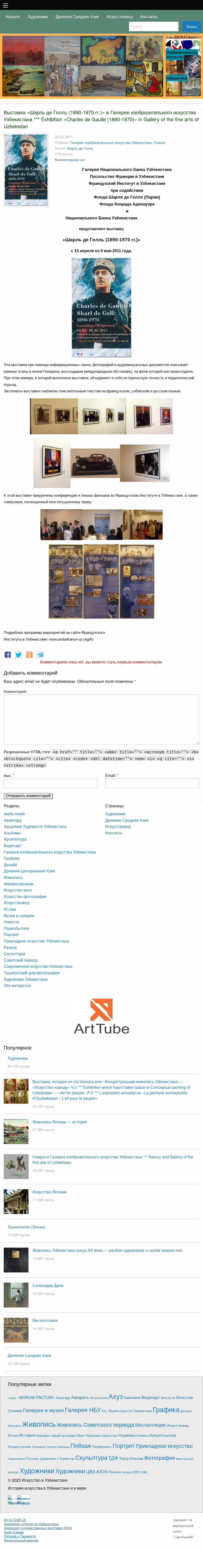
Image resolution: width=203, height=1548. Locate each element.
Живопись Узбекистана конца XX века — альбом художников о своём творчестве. (107, 1250)
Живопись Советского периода (95, 1424)
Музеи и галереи (19, 915)
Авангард (12, 820)
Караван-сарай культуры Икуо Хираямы (68, 1435)
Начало (13, 16)
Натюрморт (39, 1447)
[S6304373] (149, 415)
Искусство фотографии (25, 896)
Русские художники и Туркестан (50, 1458)
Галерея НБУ (83, 1409)
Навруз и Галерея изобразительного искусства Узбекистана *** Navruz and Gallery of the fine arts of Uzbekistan (112, 1159)
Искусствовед (119, 16)
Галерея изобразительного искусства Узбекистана (111, 142)
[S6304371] (102, 415)
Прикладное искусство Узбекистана (36, 941)
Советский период (20, 960)
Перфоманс (102, 1446)
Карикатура (110, 1435)
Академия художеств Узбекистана (31, 1524)
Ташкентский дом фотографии (32, 973)
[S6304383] (143, 524)
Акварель (80, 1397)
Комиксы (142, 1435)
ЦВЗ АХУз (97, 1471)
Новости (11, 922)
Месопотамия (45, 1320)
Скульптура (14, 953)
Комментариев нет (70, 159)
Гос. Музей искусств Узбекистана (127, 1411)
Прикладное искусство (164, 1445)
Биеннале (132, 1397)
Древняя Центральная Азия (29, 871)
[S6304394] (52, 462)
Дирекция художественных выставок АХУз (38, 1528)
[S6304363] (102, 524)
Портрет (11, 934)
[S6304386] (95, 462)
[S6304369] (136, 581)
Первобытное (16, 928)
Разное (159, 142)
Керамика (127, 1435)
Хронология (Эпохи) (26, 1227)
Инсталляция (150, 1424)
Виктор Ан (168, 1398)
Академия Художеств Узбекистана (35, 826)
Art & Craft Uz (15, 1520)
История (27, 1435)
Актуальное (98, 1397)
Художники (38, 16)
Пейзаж (81, 1445)
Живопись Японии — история (59, 1122)
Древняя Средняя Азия (77, 16)
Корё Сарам (14, 1532)
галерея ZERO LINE (134, 1472)
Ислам (10, 909)
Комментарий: (15, 691)
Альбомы (12, 833)
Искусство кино (18, 890)
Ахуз (115, 1396)
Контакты (148, 16)
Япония (115, 1471)
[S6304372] (66, 581)
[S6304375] (101, 581)
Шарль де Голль (80, 148)
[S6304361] (101, 307)
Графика (12, 858)
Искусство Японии (49, 1192)
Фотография (159, 1457)
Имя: (9, 775)
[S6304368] (54, 415)
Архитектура (15, 839)
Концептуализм (163, 1435)
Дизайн (10, 864)
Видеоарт (13, 845)
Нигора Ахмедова (58, 1447)
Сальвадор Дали (47, 1285)
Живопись (13, 877)
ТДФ (113, 1457)
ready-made (14, 813)
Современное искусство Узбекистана (38, 966)
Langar (12, 1398)
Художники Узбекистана (26, 979)
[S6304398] (145, 462)
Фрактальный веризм (21, 1540)
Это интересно (17, 985)
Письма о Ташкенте (20, 1536)
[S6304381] (61, 524)
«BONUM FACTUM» (36, 1397)
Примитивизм (16, 1459)
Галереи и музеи (43, 1410)
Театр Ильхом (131, 1458)
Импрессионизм (18, 884)
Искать (191, 27)
